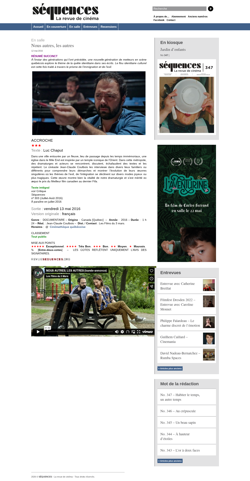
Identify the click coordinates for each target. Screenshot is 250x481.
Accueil (38, 26)
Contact (171, 20)
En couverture (56, 26)
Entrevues (90, 26)
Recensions (109, 26)
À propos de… (161, 16)
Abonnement (178, 16)
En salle (74, 26)
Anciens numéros (198, 16)
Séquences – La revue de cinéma (65, 11)
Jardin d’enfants (173, 49)
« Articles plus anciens (170, 368)
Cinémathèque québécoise (68, 226)
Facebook (159, 20)
